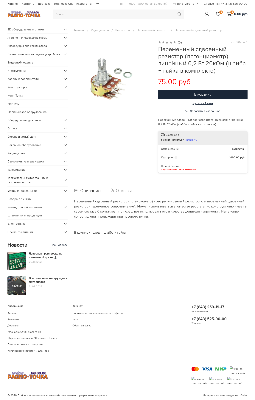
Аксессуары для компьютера (27, 46)
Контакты (28, 3)
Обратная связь (81, 325)
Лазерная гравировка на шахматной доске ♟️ (45, 255)
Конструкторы (17, 87)
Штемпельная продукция (24, 215)
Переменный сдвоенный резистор (198, 30)
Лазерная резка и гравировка (25, 344)
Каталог (12, 3)
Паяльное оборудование (24, 145)
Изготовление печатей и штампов (28, 350)
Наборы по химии (19, 199)
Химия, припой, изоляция (24, 207)
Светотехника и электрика (25, 161)
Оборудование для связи (24, 120)
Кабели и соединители (23, 79)
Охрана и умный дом (21, 136)
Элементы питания (20, 232)
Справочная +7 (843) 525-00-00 (226, 3)
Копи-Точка (15, 95)
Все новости (59, 245)
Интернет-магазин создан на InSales (225, 395)
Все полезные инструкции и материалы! (48, 279)
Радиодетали (100, 30)
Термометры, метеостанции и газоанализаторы (27, 180)
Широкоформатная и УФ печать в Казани (32, 338)
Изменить (191, 139)
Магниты (13, 104)
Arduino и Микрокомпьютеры (27, 37)
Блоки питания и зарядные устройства (33, 54)
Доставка (44, 3)
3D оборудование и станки (25, 29)
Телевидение (16, 169)
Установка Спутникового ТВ (73, 3)
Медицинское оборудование (27, 112)
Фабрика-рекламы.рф (22, 191)
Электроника (16, 223)
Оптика (12, 128)
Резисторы (122, 30)
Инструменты (16, 70)
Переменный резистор (152, 30)
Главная (79, 30)
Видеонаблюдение (20, 62)
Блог (75, 319)
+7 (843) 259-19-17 (185, 3)
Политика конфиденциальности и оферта (97, 313)
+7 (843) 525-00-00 (209, 318)
